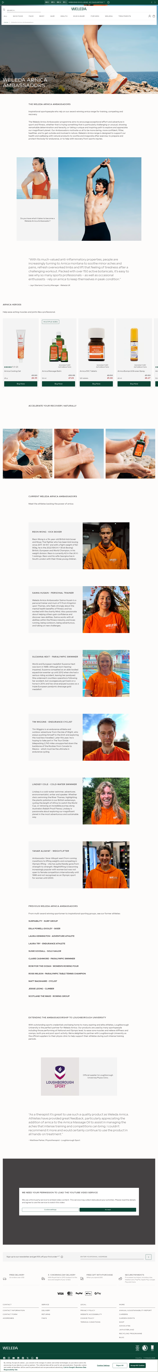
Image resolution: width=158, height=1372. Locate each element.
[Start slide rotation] (3, 2)
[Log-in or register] (149, 16)
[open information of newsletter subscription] (61, 1256)
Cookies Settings (103, 1365)
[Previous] (152, 2)
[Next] (155, 2)
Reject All (119, 1365)
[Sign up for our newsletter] (148, 1257)
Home (6, 22)
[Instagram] (8, 1358)
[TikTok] (37, 1358)
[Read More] (137, 1348)
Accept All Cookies (137, 1365)
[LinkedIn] (18, 1358)
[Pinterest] (23, 1358)
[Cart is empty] (153, 16)
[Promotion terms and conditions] (108, 2)
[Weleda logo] (79, 9)
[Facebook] (4, 1358)
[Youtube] (13, 1358)
